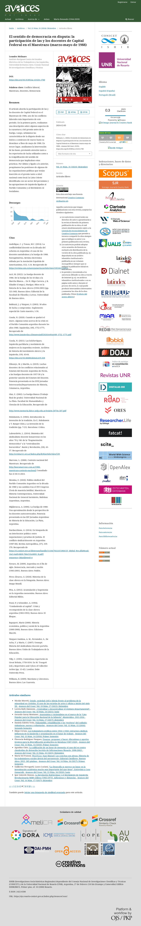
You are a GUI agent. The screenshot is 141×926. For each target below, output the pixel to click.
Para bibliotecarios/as (108, 536)
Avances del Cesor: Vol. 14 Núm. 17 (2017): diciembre (39, 720)
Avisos (46, 19)
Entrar (133, 2)
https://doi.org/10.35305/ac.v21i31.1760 (27, 80)
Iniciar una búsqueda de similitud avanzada (44, 792)
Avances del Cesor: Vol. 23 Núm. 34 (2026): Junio (47, 772)
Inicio (11, 28)
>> (34, 786)
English (102, 86)
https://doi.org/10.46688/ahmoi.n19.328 (27, 358)
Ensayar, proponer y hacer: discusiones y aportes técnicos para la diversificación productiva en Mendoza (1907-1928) (52, 740)
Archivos (19, 19)
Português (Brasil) (107, 95)
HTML (73, 112)
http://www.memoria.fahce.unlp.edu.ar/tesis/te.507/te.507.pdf (37, 410)
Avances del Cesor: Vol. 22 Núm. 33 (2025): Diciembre (39, 753)
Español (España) (107, 90)
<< (10, 786)
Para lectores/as (105, 528)
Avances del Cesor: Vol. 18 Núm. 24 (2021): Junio (37, 711)
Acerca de (33, 19)
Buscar (130, 19)
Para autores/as (105, 532)
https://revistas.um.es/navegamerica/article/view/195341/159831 (38, 268)
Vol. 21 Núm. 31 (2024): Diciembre (42, 28)
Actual (8, 19)
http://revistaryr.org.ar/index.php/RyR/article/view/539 (34, 454)
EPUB (84, 112)
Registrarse (122, 2)
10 (29, 786)
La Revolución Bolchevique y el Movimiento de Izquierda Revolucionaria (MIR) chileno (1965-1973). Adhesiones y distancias (51, 776)
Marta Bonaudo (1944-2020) (67, 19)
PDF (62, 112)
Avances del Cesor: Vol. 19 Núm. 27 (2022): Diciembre (43, 706)
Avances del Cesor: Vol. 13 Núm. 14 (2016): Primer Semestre (50, 735)
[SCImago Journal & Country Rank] (115, 122)
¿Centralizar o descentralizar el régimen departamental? (63, 709)
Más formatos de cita (67, 153)
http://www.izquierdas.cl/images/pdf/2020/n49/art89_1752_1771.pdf (40, 334)
